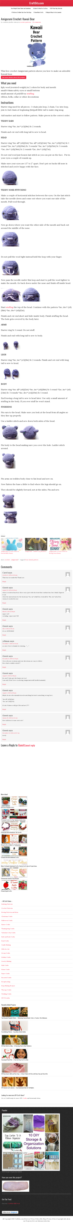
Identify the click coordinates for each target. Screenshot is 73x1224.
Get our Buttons (37, 1221)
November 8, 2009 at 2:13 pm (10, 658)
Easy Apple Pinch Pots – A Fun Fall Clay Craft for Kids (14, 1060)
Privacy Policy (35, 1219)
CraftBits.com (36, 3)
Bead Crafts (5, 941)
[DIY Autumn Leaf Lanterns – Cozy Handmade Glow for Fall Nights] (14, 1086)
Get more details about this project (13, 77)
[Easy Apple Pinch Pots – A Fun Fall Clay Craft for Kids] (14, 1058)
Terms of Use (51, 1219)
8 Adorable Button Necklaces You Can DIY (11, 832)
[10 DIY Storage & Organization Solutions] (31, 1170)
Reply (4, 581)
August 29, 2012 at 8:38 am (9, 590)
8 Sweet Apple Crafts (6, 891)
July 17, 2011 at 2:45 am (8, 628)
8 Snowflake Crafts (38, 12)
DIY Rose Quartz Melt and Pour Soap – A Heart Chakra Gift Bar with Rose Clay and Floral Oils (24, 1074)
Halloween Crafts (6, 920)
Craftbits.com (19, 1219)
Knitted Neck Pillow (6, 1193)
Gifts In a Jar (5, 949)
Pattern (35, 560)
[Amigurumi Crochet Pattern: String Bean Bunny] (60, 544)
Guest (21, 745)
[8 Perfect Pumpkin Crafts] (14, 806)
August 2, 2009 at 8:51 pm (9, 693)
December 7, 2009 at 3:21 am (10, 643)
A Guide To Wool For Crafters (40, 8)
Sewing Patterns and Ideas (9, 912)
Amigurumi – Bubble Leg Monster (35, 551)
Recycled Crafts (6, 977)
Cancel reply (29, 745)
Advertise (47, 1221)
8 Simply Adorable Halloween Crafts (10, 857)
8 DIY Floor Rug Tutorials (56, 8)
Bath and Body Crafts (8, 937)
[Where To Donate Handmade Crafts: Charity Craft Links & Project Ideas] (14, 865)
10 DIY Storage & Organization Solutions (12, 1172)
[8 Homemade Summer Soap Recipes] (14, 877)
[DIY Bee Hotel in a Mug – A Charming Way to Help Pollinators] (14, 1044)
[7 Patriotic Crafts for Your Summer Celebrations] (14, 819)
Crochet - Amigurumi (11, 560)
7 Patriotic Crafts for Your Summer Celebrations (13, 820)
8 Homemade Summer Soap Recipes (10, 878)
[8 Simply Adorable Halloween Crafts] (14, 856)
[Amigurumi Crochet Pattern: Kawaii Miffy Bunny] (12, 544)
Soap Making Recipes (8, 986)
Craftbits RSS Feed (14, 1203)
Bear (26, 560)
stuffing (30, 93)
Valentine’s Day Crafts (8, 933)
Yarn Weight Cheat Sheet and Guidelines (21, 8)
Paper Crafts (5, 973)
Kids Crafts (5, 965)
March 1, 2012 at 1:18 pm (8, 611)
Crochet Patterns (25, 22)
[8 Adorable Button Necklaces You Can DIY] (14, 831)
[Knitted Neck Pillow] (15, 1191)
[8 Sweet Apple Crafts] (14, 890)
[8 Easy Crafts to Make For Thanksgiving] (14, 843)
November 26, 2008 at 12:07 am (10, 733)
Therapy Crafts (6, 990)
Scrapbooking (5, 982)
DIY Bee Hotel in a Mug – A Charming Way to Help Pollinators (16, 1046)
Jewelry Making (6, 961)
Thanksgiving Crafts (7, 929)
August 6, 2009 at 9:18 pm (9, 675)
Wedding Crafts (6, 994)
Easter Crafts (5, 924)
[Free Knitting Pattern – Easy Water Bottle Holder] (14, 1030)
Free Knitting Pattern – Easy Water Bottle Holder (13, 1032)
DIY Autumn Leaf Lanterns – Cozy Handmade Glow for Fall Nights (17, 1088)
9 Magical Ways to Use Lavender (53, 12)
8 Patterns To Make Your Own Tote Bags (21, 12)
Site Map (43, 1219)
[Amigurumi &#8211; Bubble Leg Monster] (36, 544)
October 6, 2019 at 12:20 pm (9, 575)
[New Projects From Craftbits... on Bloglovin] (10, 1213)
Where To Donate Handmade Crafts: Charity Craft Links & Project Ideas (19, 866)
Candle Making (6, 945)
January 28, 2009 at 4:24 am (9, 718)
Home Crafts (5, 969)
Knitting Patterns (7, 904)
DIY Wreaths (5, 998)
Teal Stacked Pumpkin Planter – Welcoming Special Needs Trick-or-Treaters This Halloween (24, 1018)
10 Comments (37, 22)
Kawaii (31, 560)
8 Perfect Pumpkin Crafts (7, 807)
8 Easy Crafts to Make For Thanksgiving (11, 845)
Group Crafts (5, 953)
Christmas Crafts (6, 916)
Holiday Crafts (6, 957)
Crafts (25, 1098)
